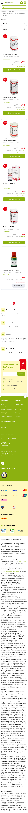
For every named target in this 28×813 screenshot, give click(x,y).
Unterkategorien (8, 23)
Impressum (4, 419)
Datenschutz (4, 407)
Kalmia (5, 15)
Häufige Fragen (19, 404)
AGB (2, 404)
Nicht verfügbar (18, 285)
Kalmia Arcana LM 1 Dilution (11, 270)
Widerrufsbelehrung (6, 409)
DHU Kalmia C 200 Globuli (10, 184)
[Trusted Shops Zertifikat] (4, 475)
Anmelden (21, 373)
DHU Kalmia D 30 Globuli (10, 227)
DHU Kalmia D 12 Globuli (10, 97)
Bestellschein (18, 416)
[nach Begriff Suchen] (2, 7)
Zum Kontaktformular (7, 434)
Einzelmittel (19, 13)
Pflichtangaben (6, 59)
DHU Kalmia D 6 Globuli (9, 140)
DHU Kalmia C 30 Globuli (10, 54)
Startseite (3, 11)
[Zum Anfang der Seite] (25, 396)
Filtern (5, 29)
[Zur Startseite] (9, 2)
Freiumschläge (19, 407)
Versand (23, 64)
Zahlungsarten (19, 409)
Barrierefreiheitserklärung (7, 421)
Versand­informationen (19, 413)
